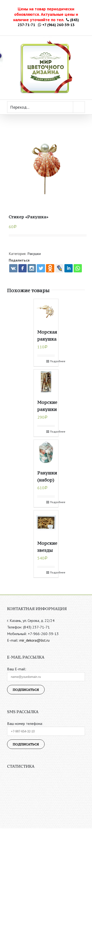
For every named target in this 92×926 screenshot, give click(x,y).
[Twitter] (41, 268)
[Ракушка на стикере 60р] (46, 165)
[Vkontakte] (13, 268)
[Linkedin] (68, 268)
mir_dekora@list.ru (34, 640)
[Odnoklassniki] (50, 268)
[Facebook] (22, 268)
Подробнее (52, 361)
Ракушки (34, 253)
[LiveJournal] (59, 268)
